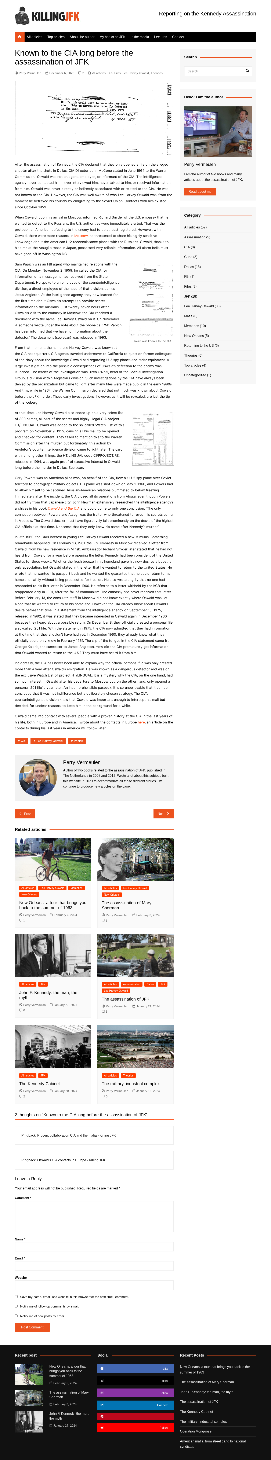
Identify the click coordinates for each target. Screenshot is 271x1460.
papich (78, 740)
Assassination (131, 984)
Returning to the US (199, 345)
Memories (77, 887)
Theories (157, 73)
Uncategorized (195, 375)
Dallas (150, 984)
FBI (186, 276)
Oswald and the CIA (64, 508)
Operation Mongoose (196, 1431)
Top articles (56, 37)
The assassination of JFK (125, 999)
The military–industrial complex (131, 1083)
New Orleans (29, 894)
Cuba (188, 257)
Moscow (81, 236)
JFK (43, 984)
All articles (34, 37)
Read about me (200, 191)
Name (20, 1239)
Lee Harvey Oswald (136, 73)
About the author (82, 37)
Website (21, 1277)
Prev (27, 813)
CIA (110, 73)
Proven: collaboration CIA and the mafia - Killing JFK (76, 1135)
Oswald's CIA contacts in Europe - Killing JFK (71, 1160)
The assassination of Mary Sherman (207, 1382)
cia (23, 740)
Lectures (160, 37)
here (141, 722)
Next (161, 813)
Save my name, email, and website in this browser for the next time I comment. (74, 1297)
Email (20, 1258)
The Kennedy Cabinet (39, 1083)
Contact (178, 37)
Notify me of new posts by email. (42, 1316)
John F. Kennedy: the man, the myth (206, 1392)
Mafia (188, 316)
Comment (23, 1198)
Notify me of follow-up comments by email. (49, 1306)
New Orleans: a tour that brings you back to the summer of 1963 (67, 1371)
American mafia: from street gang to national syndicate (213, 1444)
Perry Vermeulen (30, 73)
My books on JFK (113, 37)
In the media (140, 37)
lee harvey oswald (49, 740)
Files (117, 73)
